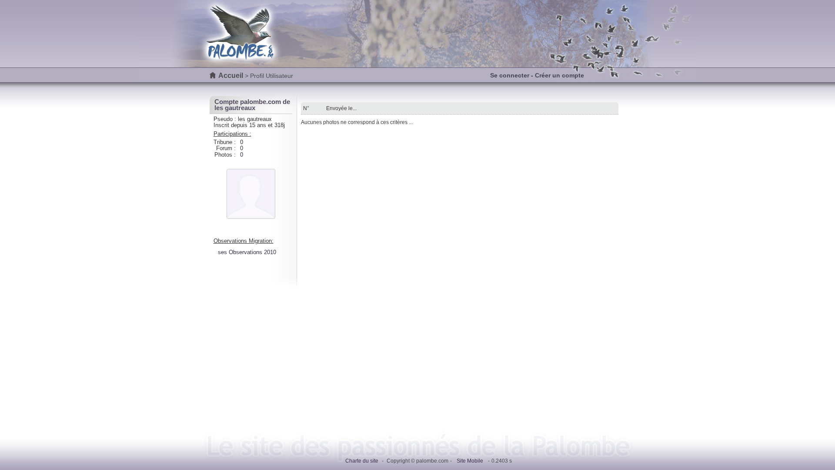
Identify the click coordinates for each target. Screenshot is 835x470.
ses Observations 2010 (247, 252)
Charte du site (361, 461)
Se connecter (509, 75)
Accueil (230, 75)
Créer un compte (559, 75)
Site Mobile (470, 461)
